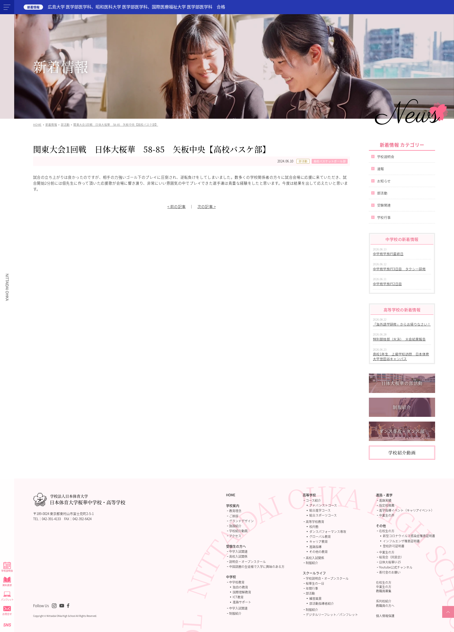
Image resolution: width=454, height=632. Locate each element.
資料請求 (7, 585)
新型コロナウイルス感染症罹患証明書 (409, 535)
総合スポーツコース (323, 515)
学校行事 (384, 217)
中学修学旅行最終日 (388, 253)
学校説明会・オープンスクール (327, 578)
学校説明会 (7, 570)
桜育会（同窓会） (391, 557)
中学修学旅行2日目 (387, 283)
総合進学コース (320, 510)
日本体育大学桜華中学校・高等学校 (87, 499)
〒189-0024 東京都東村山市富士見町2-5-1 (63, 513)
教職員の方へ (385, 605)
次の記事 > (206, 206)
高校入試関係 (238, 556)
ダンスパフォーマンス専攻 (327, 531)
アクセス (235, 535)
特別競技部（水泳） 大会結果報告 (399, 339)
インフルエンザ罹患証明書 (401, 541)
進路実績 (385, 500)
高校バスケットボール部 (330, 161)
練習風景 (315, 598)
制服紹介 (235, 613)
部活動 (303, 161)
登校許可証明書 (393, 546)
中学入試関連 (238, 551)
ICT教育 (238, 597)
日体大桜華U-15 (390, 562)
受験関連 (384, 205)
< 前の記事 (176, 206)
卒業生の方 (386, 552)
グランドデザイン (241, 521)
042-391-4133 (51, 518)
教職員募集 (383, 590)
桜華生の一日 (315, 583)
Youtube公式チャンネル (395, 567)
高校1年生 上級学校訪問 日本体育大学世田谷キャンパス (401, 356)
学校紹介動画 (238, 530)
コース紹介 (313, 500)
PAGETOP (448, 617)
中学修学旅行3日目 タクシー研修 (399, 268)
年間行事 (312, 588)
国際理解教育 (242, 592)
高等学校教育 (315, 521)
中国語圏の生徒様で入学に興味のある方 (256, 566)
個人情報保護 (385, 615)
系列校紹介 (383, 601)
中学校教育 (236, 582)
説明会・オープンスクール (247, 561)
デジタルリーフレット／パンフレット (332, 614)
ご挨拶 (233, 516)
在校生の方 (386, 530)
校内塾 (314, 526)
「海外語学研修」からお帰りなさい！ (402, 324)
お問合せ (7, 614)
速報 (380, 168)
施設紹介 (235, 525)
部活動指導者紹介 (321, 603)
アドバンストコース (323, 505)
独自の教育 (240, 587)
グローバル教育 (320, 536)
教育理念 (235, 510)
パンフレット (7, 599)
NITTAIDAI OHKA (7, 287)
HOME (230, 495)
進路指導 (315, 546)
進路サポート (242, 602)
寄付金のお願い (390, 572)
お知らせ (384, 181)
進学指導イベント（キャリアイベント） (406, 510)
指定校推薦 (386, 505)
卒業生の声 (386, 515)
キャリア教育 (318, 541)
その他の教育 (318, 551)
